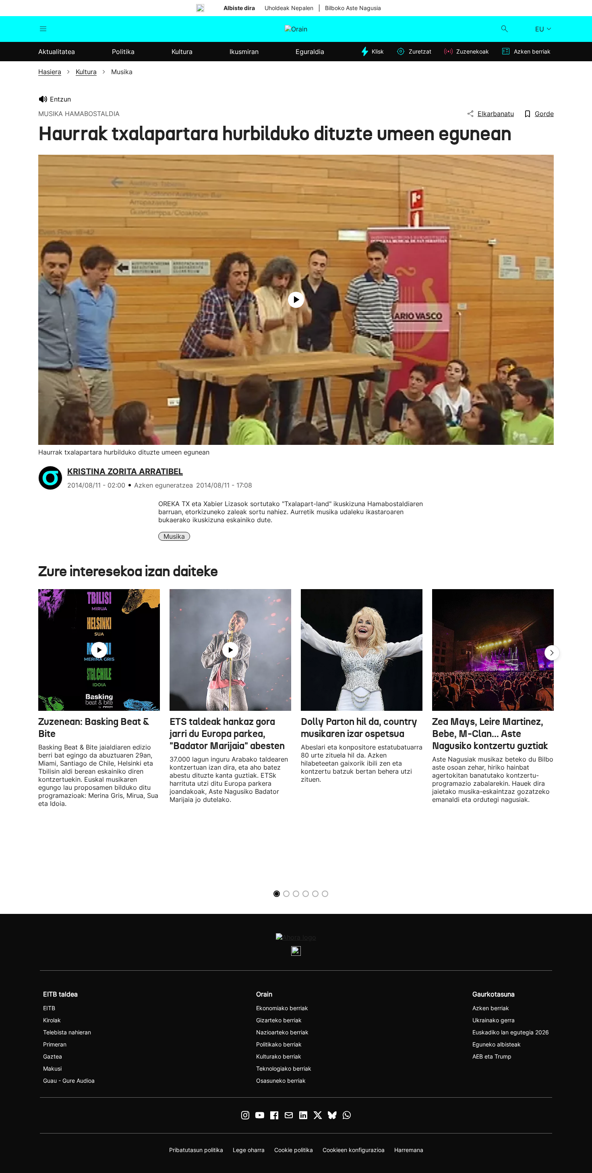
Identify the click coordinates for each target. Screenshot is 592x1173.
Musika (174, 536)
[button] (552, 652)
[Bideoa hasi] (296, 300)
